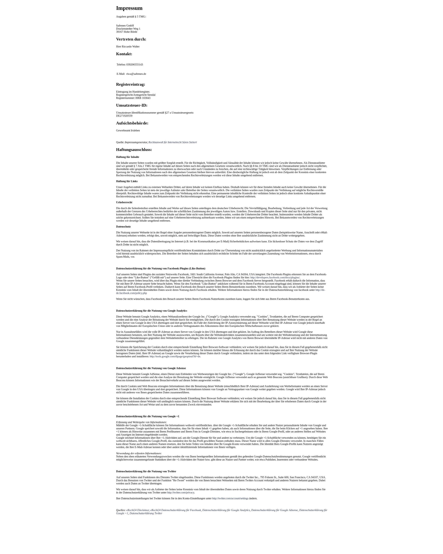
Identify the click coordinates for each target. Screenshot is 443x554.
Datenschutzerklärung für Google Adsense (274, 510)
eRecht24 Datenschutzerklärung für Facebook (175, 510)
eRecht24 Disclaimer (137, 510)
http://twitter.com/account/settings (230, 498)
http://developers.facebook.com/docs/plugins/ (275, 277)
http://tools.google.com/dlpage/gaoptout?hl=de (175, 356)
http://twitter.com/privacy (180, 492)
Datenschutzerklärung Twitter (146, 513)
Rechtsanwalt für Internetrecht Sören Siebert (172, 142)
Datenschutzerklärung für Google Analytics (226, 510)
